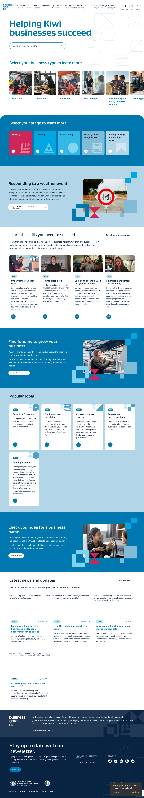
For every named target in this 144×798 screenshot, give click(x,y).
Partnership (90, 98)
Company (41, 98)
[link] (20, 143)
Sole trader (17, 98)
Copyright (44, 791)
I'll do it (115, 792)
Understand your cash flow (22, 282)
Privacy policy (33, 791)
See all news (124, 580)
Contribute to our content (86, 762)
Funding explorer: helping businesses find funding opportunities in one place (25, 629)
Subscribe (15, 769)
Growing (40, 134)
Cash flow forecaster (24, 414)
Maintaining (66, 134)
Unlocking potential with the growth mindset (88, 282)
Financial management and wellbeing (118, 282)
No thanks (136, 792)
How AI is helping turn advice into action (71, 627)
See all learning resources (118, 235)
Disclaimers (22, 791)
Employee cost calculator (52, 415)
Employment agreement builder (118, 415)
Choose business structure (85, 415)
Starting (16, 134)
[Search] (62, 46)
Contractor (65, 98)
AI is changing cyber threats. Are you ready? (28, 684)
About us (52, 791)
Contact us (12, 791)
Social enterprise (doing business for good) (117, 101)
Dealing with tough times (91, 136)
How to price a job (52, 281)
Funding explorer (22, 462)
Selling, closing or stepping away (116, 137)
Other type (138, 98)
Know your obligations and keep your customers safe (113, 627)
